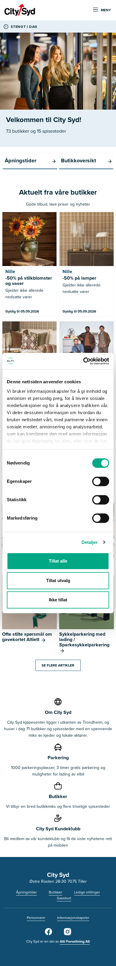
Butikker (55, 892)
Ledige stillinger (87, 892)
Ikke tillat (58, 599)
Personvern (36, 917)
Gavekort (64, 898)
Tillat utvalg (58, 580)
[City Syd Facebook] (48, 934)
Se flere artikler (58, 665)
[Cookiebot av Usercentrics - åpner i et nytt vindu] (83, 361)
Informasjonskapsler (73, 917)
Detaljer (89, 542)
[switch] (100, 481)
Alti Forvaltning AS (75, 941)
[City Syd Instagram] (67, 934)
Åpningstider (26, 892)
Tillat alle (58, 560)
